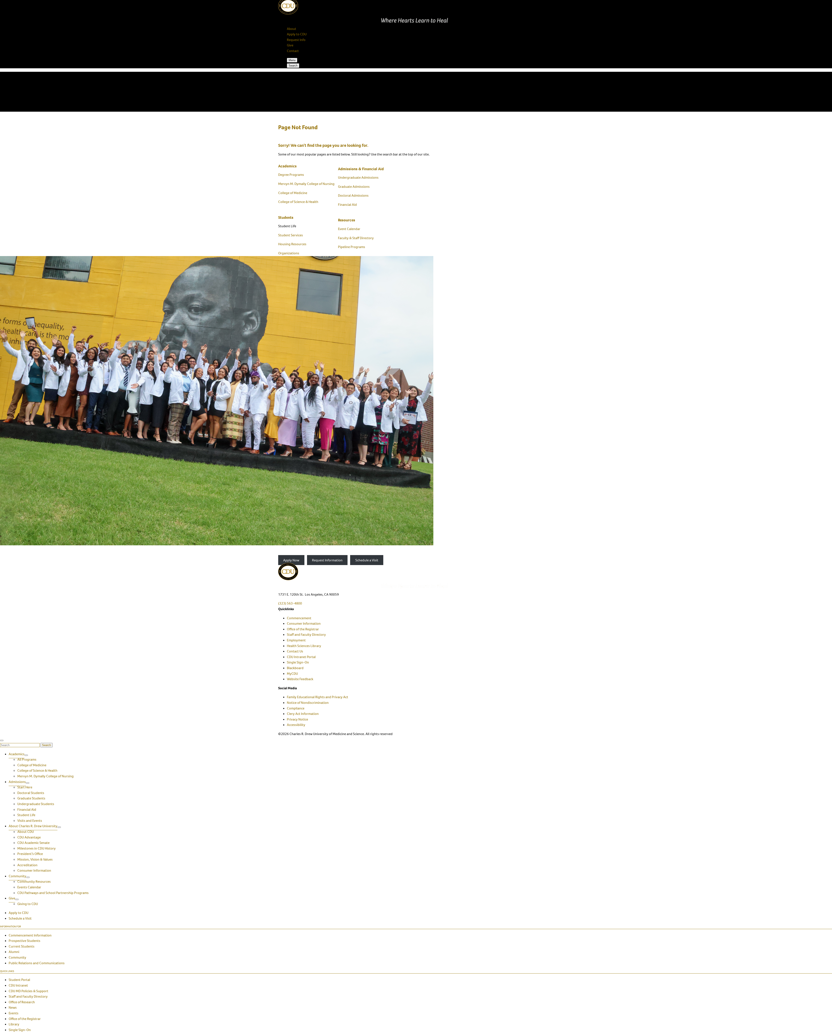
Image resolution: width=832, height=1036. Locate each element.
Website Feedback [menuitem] (300, 679)
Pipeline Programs (351, 247)
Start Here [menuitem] (24, 787)
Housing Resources (292, 244)
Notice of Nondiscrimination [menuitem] (308, 702)
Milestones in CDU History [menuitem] (36, 848)
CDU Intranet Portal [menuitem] (301, 657)
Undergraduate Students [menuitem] (35, 804)
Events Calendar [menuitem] (29, 887)
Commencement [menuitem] (299, 618)
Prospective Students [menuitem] (24, 940)
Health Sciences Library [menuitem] (304, 646)
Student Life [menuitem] (26, 815)
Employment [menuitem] (296, 640)
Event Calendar (349, 229)
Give (290, 45)
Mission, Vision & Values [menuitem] (35, 859)
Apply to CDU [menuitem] (18, 912)
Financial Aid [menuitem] (26, 809)
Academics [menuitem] (16, 754)
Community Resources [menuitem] (34, 881)
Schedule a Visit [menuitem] (20, 918)
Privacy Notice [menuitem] (297, 719)
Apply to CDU (297, 34)
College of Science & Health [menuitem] (37, 770)
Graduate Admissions (354, 186)
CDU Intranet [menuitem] (18, 985)
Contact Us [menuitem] (295, 651)
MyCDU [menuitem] (292, 673)
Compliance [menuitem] (295, 708)
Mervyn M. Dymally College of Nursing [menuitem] (45, 776)
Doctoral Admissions (353, 195)
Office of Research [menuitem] (22, 1002)
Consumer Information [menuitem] (304, 623)
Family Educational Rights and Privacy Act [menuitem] (317, 697)
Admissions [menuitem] (17, 781)
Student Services (290, 235)
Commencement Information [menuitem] (30, 935)
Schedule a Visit (366, 560)
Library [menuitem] (14, 1024)
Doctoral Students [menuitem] (30, 793)
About (291, 28)
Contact (293, 51)
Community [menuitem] (17, 876)
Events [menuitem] (13, 1013)
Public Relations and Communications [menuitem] (37, 963)
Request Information (327, 560)
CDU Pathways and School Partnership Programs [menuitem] (53, 893)
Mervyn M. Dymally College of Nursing (306, 183)
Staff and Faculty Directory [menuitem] (306, 634)
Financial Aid (347, 204)
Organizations (288, 253)
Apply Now (291, 560)
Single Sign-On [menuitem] (298, 662)
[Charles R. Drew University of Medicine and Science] (416, 575)
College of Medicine (292, 193)
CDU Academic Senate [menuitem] (33, 842)
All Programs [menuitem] (26, 759)
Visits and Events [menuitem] (29, 820)
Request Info (296, 40)
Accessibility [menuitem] (296, 724)
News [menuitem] (13, 1007)
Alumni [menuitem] (14, 951)
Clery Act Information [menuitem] (303, 713)
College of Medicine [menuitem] (31, 765)
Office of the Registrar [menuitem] (303, 629)
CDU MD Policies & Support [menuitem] (28, 991)
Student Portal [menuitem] (19, 979)
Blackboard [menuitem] (295, 668)
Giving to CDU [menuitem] (27, 904)
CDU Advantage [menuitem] (29, 837)
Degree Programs (291, 174)
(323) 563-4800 (290, 603)
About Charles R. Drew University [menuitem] (33, 826)
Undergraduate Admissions (358, 177)
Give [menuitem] (12, 898)
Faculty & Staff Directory (356, 238)
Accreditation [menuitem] (27, 865)
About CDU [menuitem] (25, 831)
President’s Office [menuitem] (30, 853)
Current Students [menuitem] (21, 946)
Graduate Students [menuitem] (31, 798)
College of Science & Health (298, 201)
